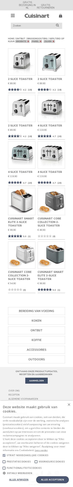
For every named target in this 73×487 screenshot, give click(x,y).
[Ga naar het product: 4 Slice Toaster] (51, 108)
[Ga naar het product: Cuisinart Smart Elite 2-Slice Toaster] (21, 201)
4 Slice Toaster (50, 125)
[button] (36, 473)
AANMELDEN (36, 380)
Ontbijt (20, 38)
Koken (36, 321)
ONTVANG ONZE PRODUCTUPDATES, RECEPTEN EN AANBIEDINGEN (37, 373)
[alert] (36, 444)
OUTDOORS (36, 359)
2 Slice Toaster (20, 79)
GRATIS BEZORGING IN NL (27, 5)
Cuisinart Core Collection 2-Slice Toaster (49, 222)
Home (11, 38)
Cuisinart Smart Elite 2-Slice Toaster (21, 222)
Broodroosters (37, 38)
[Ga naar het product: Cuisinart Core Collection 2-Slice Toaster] (51, 201)
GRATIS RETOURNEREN (45, 7)
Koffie (37, 340)
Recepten (13, 395)
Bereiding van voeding (36, 311)
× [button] (68, 404)
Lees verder (41, 450)
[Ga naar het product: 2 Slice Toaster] (21, 62)
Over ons (13, 390)
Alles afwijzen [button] (19, 479)
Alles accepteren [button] (52, 479)
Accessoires (36, 350)
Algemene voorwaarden (23, 399)
